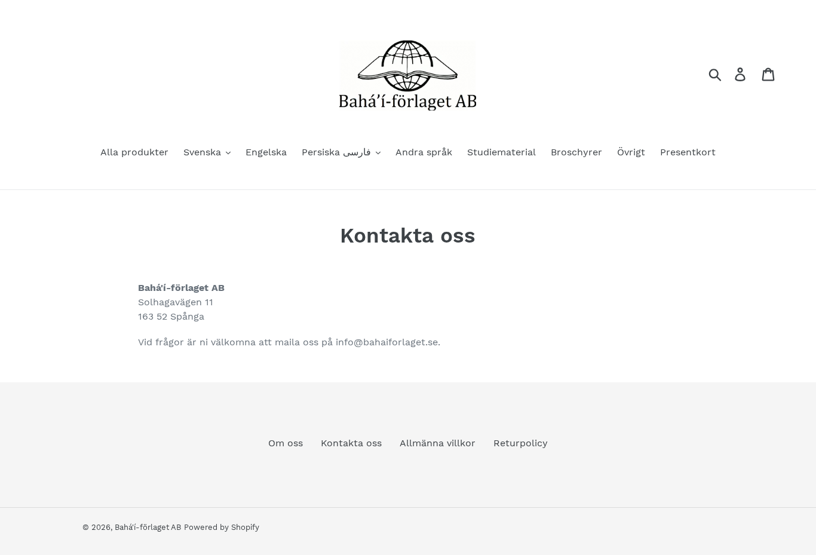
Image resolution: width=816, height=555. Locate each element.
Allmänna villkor (438, 443)
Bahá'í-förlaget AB (148, 527)
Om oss (285, 443)
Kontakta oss (351, 443)
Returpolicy (520, 443)
